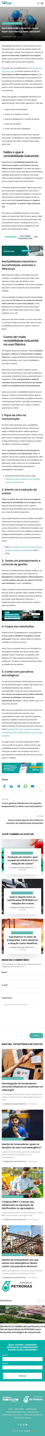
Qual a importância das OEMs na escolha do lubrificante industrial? (24, 822)
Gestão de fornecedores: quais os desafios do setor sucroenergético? (21, 1146)
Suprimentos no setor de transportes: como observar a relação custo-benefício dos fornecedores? (22, 940)
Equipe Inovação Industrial (22, 868)
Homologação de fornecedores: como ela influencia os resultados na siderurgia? (22, 1087)
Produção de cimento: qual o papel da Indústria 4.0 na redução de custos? (23, 860)
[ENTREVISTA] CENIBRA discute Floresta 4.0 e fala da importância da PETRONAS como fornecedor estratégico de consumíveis (22, 1329)
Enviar (22, 1376)
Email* (5, 1355)
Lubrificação (31, 1409)
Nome (5, 972)
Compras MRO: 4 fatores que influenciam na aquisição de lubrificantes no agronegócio (18, 1205)
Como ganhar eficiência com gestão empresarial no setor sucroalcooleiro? (22, 805)
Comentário (7, 998)
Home (11, 1409)
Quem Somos (19, 1409)
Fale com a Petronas (22, 1418)
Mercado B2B (33, 1412)
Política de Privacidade (33, 1415)
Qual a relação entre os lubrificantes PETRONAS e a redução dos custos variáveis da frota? (22, 900)
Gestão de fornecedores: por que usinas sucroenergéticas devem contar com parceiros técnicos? (20, 1263)
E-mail (5, 985)
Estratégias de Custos (12, 23)
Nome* (5, 1363)
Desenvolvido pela (17, 1431)
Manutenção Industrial (16, 1412)
